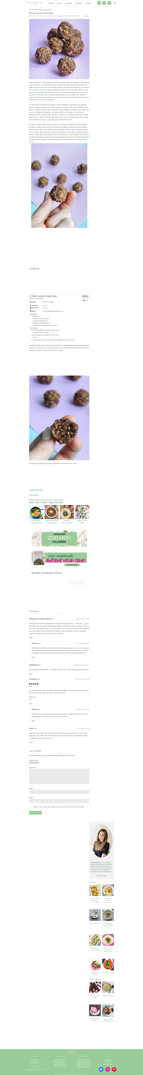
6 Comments (86, 15)
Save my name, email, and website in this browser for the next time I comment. (59, 807)
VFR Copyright (108, 1061)
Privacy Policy (35, 1059)
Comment (33, 767)
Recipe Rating (33, 760)
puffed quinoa (46, 82)
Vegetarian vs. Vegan (59, 1065)
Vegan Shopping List (59, 1064)
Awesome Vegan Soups (103, 866)
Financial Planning (107, 1064)
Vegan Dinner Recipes (84, 1062)
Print (85, 300)
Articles (59, 3)
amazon (35, 90)
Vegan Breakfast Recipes (84, 1064)
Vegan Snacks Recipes (83, 1067)
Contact (87, 3)
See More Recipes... (77, 582)
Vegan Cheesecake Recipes (83, 1065)
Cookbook (68, 3)
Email (31, 797)
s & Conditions (37, 1062)
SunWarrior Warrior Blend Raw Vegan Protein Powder (46, 500)
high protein (47, 9)
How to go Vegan (59, 1059)
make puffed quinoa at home (41, 92)
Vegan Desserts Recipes (83, 1059)
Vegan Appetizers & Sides (84, 1061)
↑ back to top (71, 1052)
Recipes (51, 3)
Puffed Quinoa (33, 495)
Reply (31, 637)
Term (31, 1062)
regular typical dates (48, 119)
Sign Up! (29, 1069)
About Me (78, 3)
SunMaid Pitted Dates (36, 490)
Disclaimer (35, 1061)
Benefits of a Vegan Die (59, 1061)
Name (31, 788)
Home (40, 9)
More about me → (101, 875)
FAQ (108, 1062)
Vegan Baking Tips (59, 1062)
